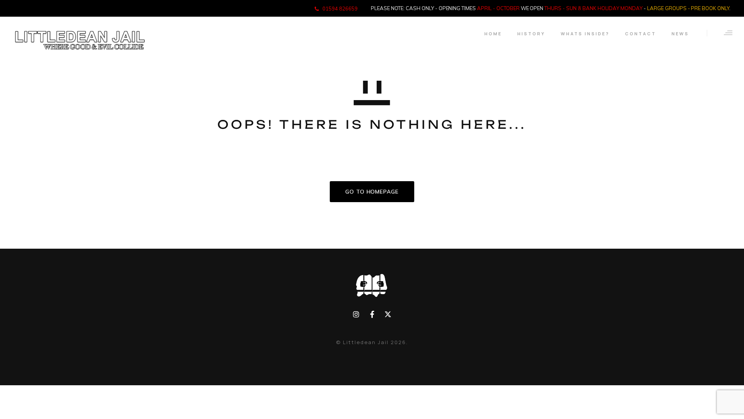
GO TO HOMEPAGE (372, 191)
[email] (372, 314)
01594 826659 (340, 8)
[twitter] (387, 314)
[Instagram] (356, 314)
